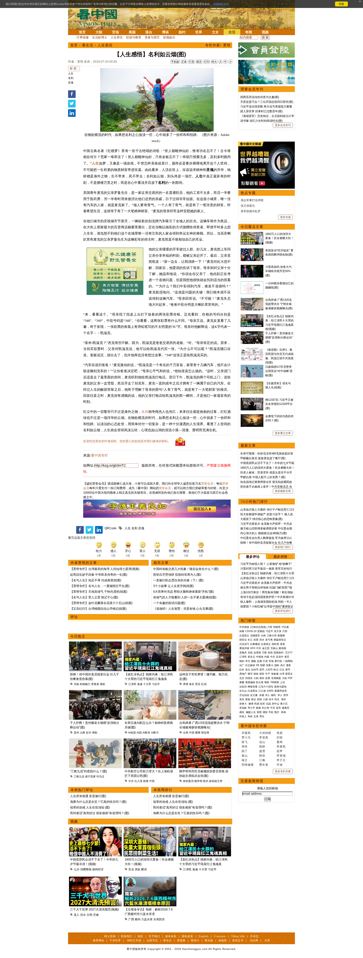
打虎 (265, 661)
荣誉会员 (207, 483)
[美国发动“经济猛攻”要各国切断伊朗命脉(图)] (252, 250)
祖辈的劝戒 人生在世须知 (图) (90, 807)
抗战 (268, 703)
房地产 (243, 673)
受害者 (95, 684)
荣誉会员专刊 (252, 89)
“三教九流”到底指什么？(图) (88, 771)
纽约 (182, 32)
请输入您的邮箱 (267, 788)
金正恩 (265, 648)
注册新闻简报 (252, 781)
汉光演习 (244, 644)
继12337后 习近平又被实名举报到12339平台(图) (279, 404)
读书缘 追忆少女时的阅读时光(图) (261, 120)
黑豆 (197, 684)
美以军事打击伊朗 (252, 200)
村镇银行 (85, 684)
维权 (102, 684)
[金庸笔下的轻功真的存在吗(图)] (252, 416)
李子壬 (281, 760)
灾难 (96, 914)
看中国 (99, 17)
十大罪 (147, 684)
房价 (261, 678)
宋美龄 (243, 707)
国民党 (275, 644)
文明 (89, 914)
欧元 (276, 669)
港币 (287, 669)
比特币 (254, 669)
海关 (241, 699)
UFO (252, 648)
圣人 (76, 914)
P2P (290, 678)
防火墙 (259, 682)
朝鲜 (262, 665)
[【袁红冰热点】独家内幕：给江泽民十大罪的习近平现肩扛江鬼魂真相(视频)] (150, 643)
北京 (241, 678)
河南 (76, 684)
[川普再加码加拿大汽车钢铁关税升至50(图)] (252, 266)
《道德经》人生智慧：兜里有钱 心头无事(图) (183, 608)
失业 (131, 869)
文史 (215, 32)
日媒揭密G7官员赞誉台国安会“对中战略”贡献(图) (279, 371)
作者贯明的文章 (84, 563)
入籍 (265, 699)
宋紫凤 (246, 732)
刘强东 (249, 678)
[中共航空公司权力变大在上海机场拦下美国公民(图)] (150, 740)
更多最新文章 (283, 491)
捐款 (140, 936)
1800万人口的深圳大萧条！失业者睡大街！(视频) (279, 238)
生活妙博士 (99, 37)
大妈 (256, 678)
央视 (261, 695)
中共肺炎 (244, 627)
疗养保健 (83, 37)
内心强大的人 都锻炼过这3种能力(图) (263, 533)
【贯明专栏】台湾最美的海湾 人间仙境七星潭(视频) (104, 569)
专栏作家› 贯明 (218, 45)
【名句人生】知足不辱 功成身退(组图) (95, 580)
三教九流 (79, 776)
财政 (256, 673)
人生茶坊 (117, 37)
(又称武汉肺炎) (258, 627)
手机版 (175, 61)
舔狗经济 (98, 869)
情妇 (241, 661)
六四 (284, 631)
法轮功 (243, 686)
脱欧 (276, 665)
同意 (341, 3)
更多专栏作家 (283, 771)
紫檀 (197, 732)
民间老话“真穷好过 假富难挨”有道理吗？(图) (99, 813)
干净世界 (115, 940)
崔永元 (251, 656)
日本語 (254, 936)
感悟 (265, 712)
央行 (282, 665)
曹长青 (263, 764)
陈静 (262, 746)
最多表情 (280, 557)
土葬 (82, 732)
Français (220, 936)
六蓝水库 (147, 919)
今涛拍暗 (265, 732)
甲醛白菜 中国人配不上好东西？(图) (262, 477)
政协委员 (188, 781)
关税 (250, 652)
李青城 (281, 755)
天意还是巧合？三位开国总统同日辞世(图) (266, 101)
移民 (273, 695)
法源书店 (152, 940)
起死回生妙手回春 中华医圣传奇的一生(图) (98, 574)
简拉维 (205, 732)
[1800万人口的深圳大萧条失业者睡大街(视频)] (150, 828)
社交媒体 (250, 665)
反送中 (279, 656)
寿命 (250, 716)
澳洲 (250, 703)
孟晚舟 (243, 652)
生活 (232, 32)
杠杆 (241, 669)
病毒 (241, 631)
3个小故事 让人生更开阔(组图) (173, 586)
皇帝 (278, 707)
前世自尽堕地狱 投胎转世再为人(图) (177, 574)
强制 (94, 732)
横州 (137, 919)
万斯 (264, 652)
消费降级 (86, 869)
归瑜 (280, 737)
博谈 (165, 32)
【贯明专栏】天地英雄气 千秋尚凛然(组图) (98, 591)
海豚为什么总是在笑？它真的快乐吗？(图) (98, 801)
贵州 (76, 732)
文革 (256, 716)
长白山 (243, 690)
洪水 (83, 914)
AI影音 (146, 732)
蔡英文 (289, 673)
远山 (262, 742)
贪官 (286, 656)
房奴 (137, 869)
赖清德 (282, 648)
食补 (191, 684)
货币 (261, 669)
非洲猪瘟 (276, 678)
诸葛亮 (285, 707)
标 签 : (74, 68)
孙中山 (275, 703)
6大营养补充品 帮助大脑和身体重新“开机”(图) (183, 591)
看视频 (181, 940)
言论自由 (244, 695)
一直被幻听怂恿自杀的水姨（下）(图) (178, 580)
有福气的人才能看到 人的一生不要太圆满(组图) (184, 597)
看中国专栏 (99, 455)
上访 (282, 682)
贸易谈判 (279, 652)
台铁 (263, 635)
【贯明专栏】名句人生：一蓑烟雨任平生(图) (100, 586)
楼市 (250, 673)
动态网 (254, 940)
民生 (277, 699)
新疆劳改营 (281, 690)
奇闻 (248, 32)
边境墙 (257, 652)
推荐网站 (98, 940)
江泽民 (132, 684)
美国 (132, 32)
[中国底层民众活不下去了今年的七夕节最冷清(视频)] (95, 828)
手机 (270, 712)
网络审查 (253, 686)
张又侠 (277, 631)
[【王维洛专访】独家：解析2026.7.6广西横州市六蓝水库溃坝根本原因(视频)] (150, 878)
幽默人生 (251, 712)
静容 (262, 755)
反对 (88, 732)
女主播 (254, 695)
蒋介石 (284, 703)
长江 (250, 639)
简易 (280, 732)
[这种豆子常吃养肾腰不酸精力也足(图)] (204, 643)
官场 (115, 32)
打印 (206, 61)
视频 (265, 32)
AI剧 (139, 732)
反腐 (259, 661)
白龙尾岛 (253, 690)
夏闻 (280, 742)
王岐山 (274, 648)
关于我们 (154, 936)
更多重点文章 (283, 433)
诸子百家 (90, 776)
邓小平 (251, 707)
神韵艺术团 (134, 940)
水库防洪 (159, 919)
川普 (269, 627)
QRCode (110, 528)
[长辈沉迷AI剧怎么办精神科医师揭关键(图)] (150, 692)
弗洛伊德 (244, 648)
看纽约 (195, 940)
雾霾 (241, 682)
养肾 (185, 684)
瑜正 (245, 760)
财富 (261, 673)
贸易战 (261, 631)
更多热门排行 (283, 547)
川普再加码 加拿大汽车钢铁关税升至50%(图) (278, 271)
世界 (198, 32)
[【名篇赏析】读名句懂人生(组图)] (252, 383)
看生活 (87, 45)
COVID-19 (250, 631)
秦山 (245, 755)
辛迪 (280, 764)
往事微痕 (255, 644)
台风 (185, 732)
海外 (284, 699)
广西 (131, 919)
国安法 (243, 639)
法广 (241, 665)
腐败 (253, 661)
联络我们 (126, 936)
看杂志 (167, 940)
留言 (199, 61)
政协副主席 (215, 781)
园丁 (245, 751)
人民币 (269, 669)
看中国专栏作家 (254, 726)
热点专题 (248, 193)
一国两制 (288, 661)
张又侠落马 (248, 205)
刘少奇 (265, 707)
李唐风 (281, 746)
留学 (285, 695)
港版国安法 (280, 639)
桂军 (262, 703)
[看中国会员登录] (266, 50)
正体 (184, 61)
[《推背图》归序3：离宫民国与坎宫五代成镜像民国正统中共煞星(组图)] (252, 349)
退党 (282, 644)
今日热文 (77, 636)
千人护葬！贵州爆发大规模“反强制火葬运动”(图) (279, 337)
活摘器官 (255, 635)
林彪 (258, 707)
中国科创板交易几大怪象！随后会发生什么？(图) (186, 569)
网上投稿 (110, 936)
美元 (247, 669)
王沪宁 (288, 652)
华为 (247, 661)
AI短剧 (132, 732)
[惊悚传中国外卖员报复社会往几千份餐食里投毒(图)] (95, 643)
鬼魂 (139, 684)
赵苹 (280, 751)
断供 (144, 869)
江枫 (262, 760)
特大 (214, 61)
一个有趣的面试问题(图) (169, 603)
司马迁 (100, 776)
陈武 (205, 781)
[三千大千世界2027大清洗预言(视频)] (95, 878)
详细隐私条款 (221, 3)
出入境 (138, 781)
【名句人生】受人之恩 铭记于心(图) (94, 597)
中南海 (259, 656)
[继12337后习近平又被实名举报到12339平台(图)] (252, 399)
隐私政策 (187, 936)
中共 (131, 781)
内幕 (266, 656)
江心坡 (262, 690)
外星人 (243, 716)
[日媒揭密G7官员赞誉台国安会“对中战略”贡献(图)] (252, 366)
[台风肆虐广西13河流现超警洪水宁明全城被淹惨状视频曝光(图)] (204, 692)
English (204, 936)
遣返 (247, 699)
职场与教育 (133, 37)
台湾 (281, 673)
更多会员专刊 (283, 125)
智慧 (259, 712)
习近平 (156, 684)
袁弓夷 (269, 639)
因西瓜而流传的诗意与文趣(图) (259, 97)
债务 (288, 665)
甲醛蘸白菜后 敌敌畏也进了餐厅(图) (262, 458)
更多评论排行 (283, 610)
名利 (70, 78)
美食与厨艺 (152, 37)
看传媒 (209, 940)
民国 (256, 703)
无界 (267, 940)
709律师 (274, 682)
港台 (148, 32)
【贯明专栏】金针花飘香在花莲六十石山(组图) (101, 603)
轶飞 (245, 742)
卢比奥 (285, 627)
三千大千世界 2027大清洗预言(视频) (94, 909)
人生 (70, 73)
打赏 (191, 61)
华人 (267, 695)
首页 (82, 32)
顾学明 (198, 781)
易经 (242, 712)
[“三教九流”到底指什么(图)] (95, 740)
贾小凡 (246, 737)
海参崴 (274, 673)
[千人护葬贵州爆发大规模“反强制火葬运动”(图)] (95, 692)
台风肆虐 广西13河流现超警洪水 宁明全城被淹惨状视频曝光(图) (279, 304)
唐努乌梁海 (280, 686)
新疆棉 (281, 635)
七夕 (76, 869)
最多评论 (253, 557)
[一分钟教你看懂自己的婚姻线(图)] (252, 283)
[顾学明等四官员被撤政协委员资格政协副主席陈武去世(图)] (204, 740)
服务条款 (171, 936)
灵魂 (70, 82)
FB (257, 665)
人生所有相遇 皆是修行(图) (88, 796)
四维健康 (248, 764)
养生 (261, 716)
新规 (145, 781)
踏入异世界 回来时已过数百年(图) (261, 111)
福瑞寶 (222, 940)
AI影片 (155, 732)
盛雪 (262, 751)
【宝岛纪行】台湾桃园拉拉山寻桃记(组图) (98, 608)
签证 (253, 699)
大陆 (98, 32)
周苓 (245, 746)
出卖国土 (244, 635)
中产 (267, 673)
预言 (277, 712)
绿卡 (271, 699)
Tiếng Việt (238, 936)
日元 (281, 669)
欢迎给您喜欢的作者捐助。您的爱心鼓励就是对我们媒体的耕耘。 (127, 441)
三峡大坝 (272, 635)
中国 (191, 732)
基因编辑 (250, 682)
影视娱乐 (169, 37)
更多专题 (285, 217)
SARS (270, 690)
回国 (259, 699)
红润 (203, 684)
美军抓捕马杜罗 (251, 211)
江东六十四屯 (265, 686)
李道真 (263, 737)
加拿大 (269, 665)
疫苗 (256, 639)
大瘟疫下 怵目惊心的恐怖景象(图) (261, 519)
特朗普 (277, 627)
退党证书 (238, 940)
